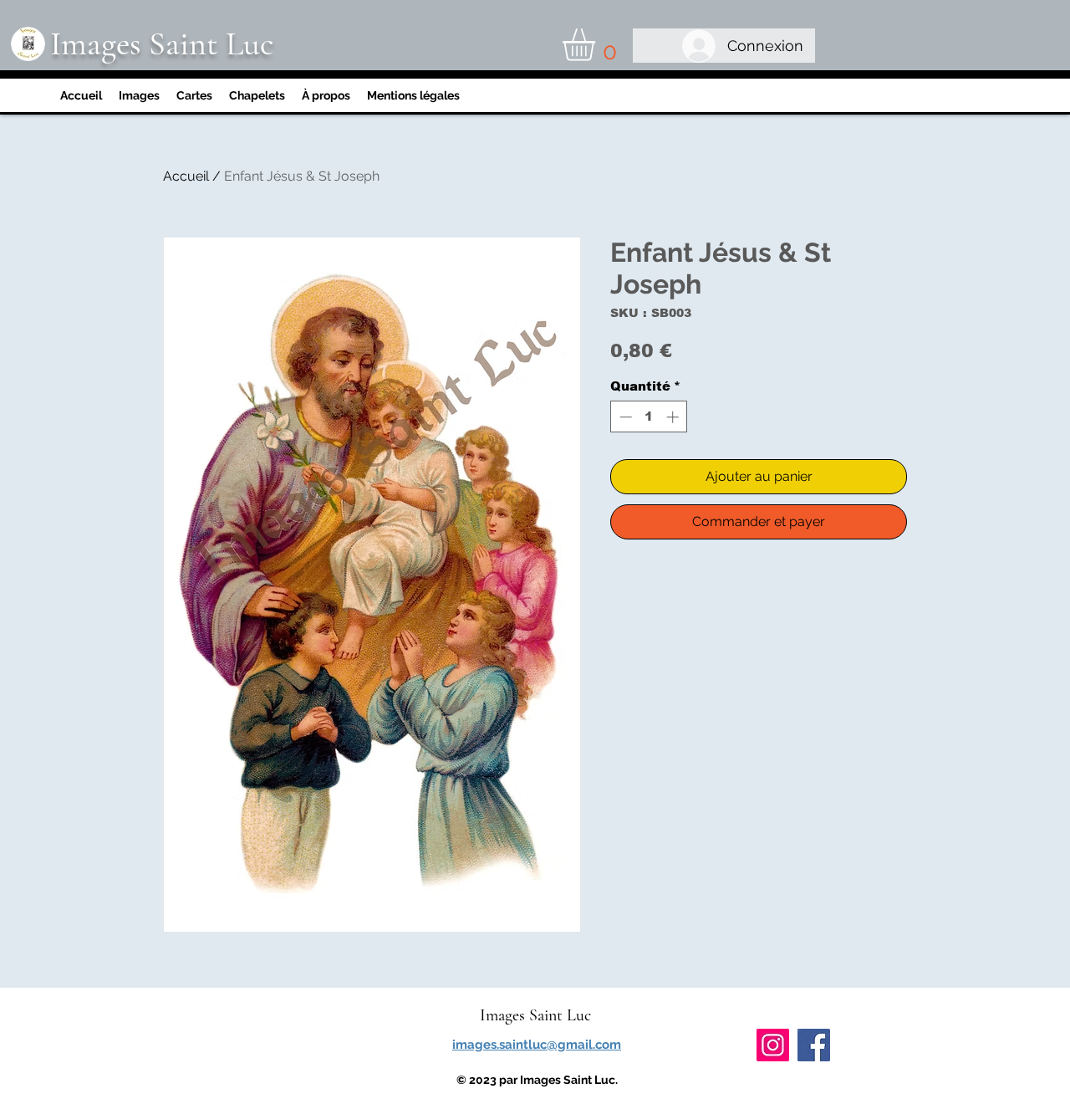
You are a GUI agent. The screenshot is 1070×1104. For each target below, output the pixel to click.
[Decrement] (624, 416)
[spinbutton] (649, 416)
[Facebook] (813, 1045)
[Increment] (674, 416)
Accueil (186, 176)
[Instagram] (773, 1045)
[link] (598, 44)
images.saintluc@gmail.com (536, 1044)
